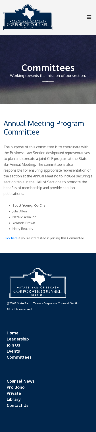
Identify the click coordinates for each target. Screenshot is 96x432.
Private (14, 393)
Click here (11, 238)
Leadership (18, 338)
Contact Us (17, 405)
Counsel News (21, 381)
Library (14, 399)
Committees (19, 357)
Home (13, 332)
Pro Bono (16, 387)
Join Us (13, 344)
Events (13, 350)
